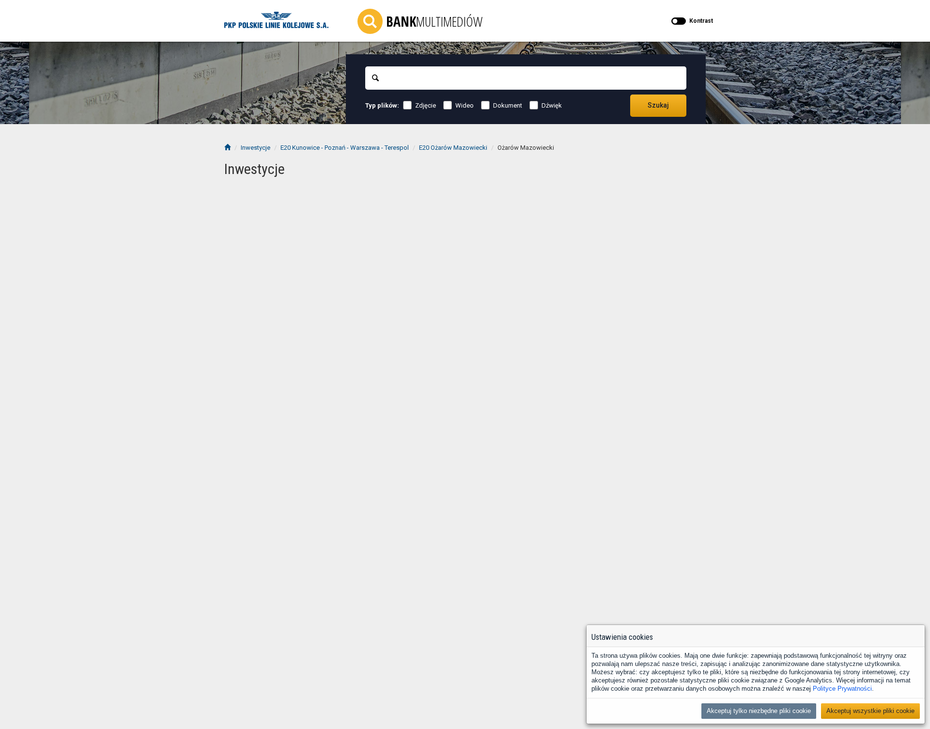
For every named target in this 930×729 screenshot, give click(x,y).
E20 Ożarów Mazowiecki (453, 147)
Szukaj (658, 105)
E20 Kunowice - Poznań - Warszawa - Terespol (344, 147)
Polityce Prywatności (842, 688)
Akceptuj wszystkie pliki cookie (870, 710)
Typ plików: (382, 105)
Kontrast (701, 20)
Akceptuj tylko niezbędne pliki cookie (759, 710)
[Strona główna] (227, 147)
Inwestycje (255, 147)
